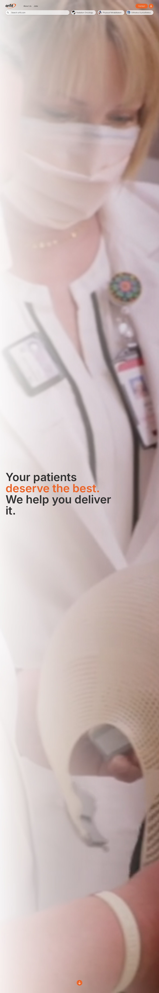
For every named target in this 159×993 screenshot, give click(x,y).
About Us (27, 6)
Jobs (36, 6)
